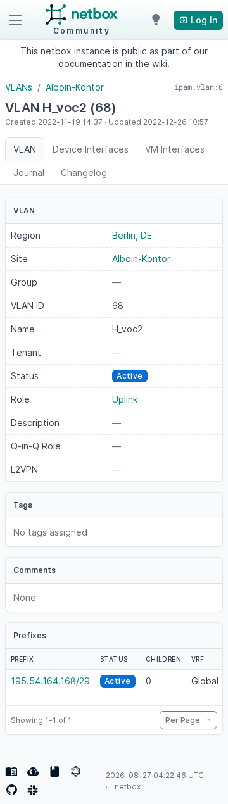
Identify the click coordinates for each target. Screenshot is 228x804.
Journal (28, 172)
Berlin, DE (132, 235)
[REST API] (33, 771)
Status (113, 659)
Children (163, 659)
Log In (202, 20)
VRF (197, 659)
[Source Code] (11, 790)
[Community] (33, 790)
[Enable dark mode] (155, 20)
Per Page (183, 720)
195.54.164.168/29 (50, 680)
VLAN (24, 149)
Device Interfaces (91, 149)
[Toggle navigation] (15, 20)
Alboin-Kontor (75, 87)
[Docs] (11, 771)
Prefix (22, 659)
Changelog (84, 172)
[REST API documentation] (54, 771)
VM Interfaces (175, 149)
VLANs (18, 87)
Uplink (124, 399)
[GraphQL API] (76, 771)
